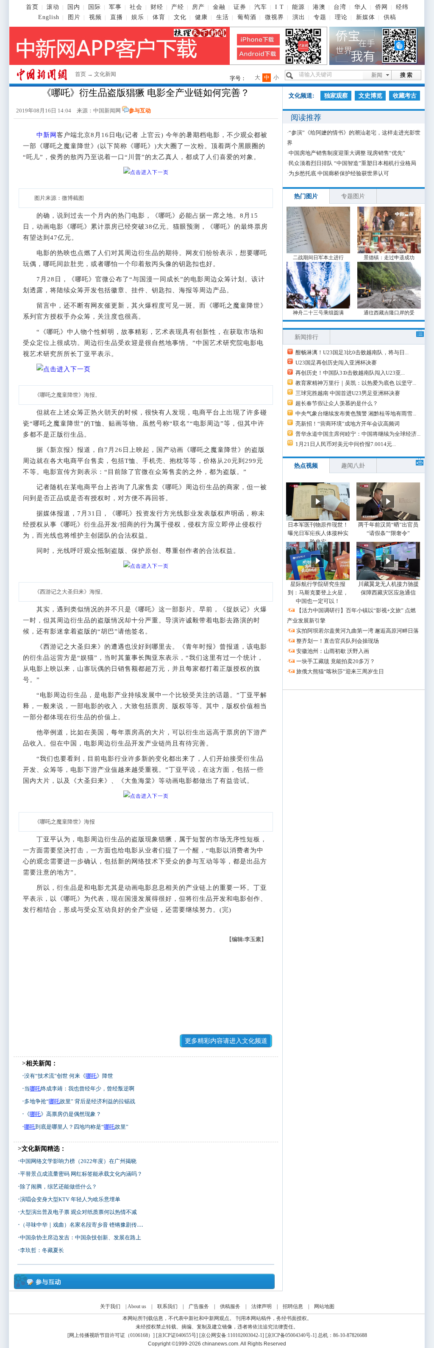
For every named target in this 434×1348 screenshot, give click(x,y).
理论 (341, 17)
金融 (219, 7)
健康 (201, 17)
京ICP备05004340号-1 (291, 1335)
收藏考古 (405, 95)
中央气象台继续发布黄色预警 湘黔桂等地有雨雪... (355, 413)
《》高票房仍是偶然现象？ (62, 1114)
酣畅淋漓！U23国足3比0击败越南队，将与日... (352, 352)
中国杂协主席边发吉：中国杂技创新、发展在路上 (80, 1237)
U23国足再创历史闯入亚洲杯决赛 (336, 362)
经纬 (402, 7)
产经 (177, 7)
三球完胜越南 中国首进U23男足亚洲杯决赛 (347, 393)
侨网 (381, 7)
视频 (95, 17)
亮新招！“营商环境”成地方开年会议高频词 (347, 423)
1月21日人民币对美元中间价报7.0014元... (345, 444)
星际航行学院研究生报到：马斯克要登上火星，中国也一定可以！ (318, 592)
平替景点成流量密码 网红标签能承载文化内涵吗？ (81, 1174)
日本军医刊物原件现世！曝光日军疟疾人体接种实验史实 (318, 533)
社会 (136, 7)
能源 (298, 7)
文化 (180, 17)
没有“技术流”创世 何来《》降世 (68, 1076)
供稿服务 (230, 1306)
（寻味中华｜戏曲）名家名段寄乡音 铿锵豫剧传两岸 (84, 1225)
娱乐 (137, 17)
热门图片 (306, 196)
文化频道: (301, 95)
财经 (156, 7)
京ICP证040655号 (177, 1335)
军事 (115, 7)
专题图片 (353, 196)
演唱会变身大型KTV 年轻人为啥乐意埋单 (70, 1199)
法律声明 (261, 1306)
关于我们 (110, 1306)
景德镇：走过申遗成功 (389, 258)
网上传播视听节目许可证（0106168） (111, 1335)
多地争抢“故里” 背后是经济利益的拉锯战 (79, 1101)
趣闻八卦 (353, 465)
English (48, 17)
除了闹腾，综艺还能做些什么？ (58, 1186)
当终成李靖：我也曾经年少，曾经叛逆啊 (79, 1088)
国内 (73, 7)
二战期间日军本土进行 (318, 258)
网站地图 (324, 1306)
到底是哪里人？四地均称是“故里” (76, 1127)
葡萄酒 (246, 17)
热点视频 (306, 465)
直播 (116, 17)
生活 (222, 17)
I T (279, 7)
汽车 (260, 7)
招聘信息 (293, 1306)
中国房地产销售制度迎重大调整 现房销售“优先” (347, 153)
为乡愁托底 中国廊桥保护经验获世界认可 (339, 173)
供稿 (390, 17)
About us (137, 1306)
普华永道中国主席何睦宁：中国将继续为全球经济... (357, 434)
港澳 (319, 7)
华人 (360, 7)
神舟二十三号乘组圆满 (318, 313)
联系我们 (167, 1306)
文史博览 (370, 95)
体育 (159, 17)
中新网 (46, 135)
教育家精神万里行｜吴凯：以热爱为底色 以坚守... (355, 383)
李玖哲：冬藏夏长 (42, 1250)
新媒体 (365, 17)
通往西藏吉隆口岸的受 (389, 313)
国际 (94, 7)
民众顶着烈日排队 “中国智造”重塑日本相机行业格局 (352, 163)
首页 (32, 7)
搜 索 (406, 75)
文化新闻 (105, 74)
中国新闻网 (107, 110)
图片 (74, 17)
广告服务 (199, 1306)
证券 (240, 7)
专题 (320, 17)
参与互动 (140, 110)
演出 (298, 17)
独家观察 (336, 95)
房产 (198, 7)
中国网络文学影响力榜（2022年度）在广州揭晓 (78, 1161)
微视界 (274, 17)
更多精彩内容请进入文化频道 (226, 1040)
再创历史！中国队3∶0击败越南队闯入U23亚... (350, 373)
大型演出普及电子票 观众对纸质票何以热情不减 (78, 1212)
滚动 (53, 7)
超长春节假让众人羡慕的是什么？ (336, 403)
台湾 (340, 7)
